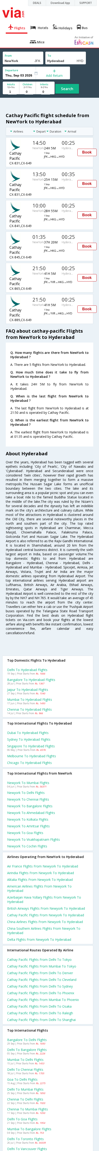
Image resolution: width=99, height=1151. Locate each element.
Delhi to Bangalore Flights (27, 1049)
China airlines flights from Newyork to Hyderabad (45, 922)
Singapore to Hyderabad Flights (31, 746)
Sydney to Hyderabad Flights (28, 739)
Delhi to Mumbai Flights (25, 1089)
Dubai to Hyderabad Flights (28, 733)
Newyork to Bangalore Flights (29, 806)
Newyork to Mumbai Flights (28, 783)
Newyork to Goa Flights (25, 833)
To (49, 56)
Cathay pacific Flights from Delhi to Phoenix (40, 993)
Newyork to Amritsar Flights (28, 826)
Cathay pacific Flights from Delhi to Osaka (39, 1006)
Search (67, 88)
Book (87, 152)
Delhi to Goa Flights (22, 1119)
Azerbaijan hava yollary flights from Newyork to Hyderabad (44, 899)
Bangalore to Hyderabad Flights (31, 680)
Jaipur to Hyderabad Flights (27, 689)
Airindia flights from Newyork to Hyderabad (40, 873)
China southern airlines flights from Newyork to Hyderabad (43, 930)
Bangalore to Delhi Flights (27, 1040)
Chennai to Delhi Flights (25, 1099)
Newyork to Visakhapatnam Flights (33, 839)
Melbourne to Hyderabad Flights (31, 756)
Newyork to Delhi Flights (26, 792)
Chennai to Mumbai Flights (27, 1109)
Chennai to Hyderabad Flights (29, 709)
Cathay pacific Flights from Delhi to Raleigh (40, 1013)
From (8, 56)
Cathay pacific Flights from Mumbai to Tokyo (41, 966)
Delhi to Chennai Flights (25, 1069)
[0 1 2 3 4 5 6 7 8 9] (27, 92)
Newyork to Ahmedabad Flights (31, 813)
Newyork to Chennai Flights (28, 799)
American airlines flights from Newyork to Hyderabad (39, 888)
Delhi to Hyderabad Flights (27, 670)
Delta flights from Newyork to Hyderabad (39, 939)
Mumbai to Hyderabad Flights (29, 699)
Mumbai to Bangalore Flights (29, 1129)
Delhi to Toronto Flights (25, 1139)
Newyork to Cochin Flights (27, 846)
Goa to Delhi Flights (22, 1079)
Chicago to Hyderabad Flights (29, 762)
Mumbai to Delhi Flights (25, 1059)
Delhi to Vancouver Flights (27, 1149)
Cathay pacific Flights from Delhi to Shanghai (41, 1020)
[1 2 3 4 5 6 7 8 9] (10, 92)
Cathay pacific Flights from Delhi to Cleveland (41, 979)
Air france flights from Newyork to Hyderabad (42, 866)
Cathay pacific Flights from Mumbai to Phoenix (43, 999)
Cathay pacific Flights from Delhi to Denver (40, 973)
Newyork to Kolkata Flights (27, 819)
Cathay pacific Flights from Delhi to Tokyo (39, 959)
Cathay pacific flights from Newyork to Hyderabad (45, 915)
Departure (11, 70)
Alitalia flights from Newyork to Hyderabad (40, 879)
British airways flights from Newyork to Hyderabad (46, 908)
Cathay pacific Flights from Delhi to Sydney (40, 986)
